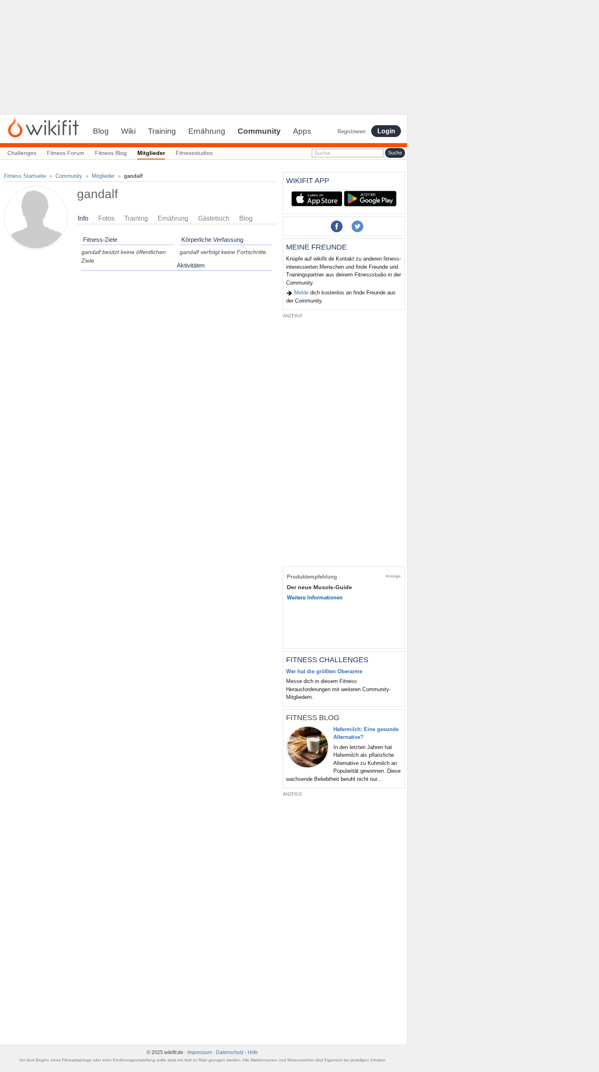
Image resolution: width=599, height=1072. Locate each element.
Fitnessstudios (194, 153)
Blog (101, 131)
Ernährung (206, 131)
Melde (300, 293)
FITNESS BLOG (312, 718)
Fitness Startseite (25, 176)
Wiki (128, 131)
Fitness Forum (65, 153)
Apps (302, 131)
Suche (322, 153)
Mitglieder (103, 176)
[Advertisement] (203, 57)
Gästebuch (213, 218)
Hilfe (253, 1052)
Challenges (21, 153)
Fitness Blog (111, 153)
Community (259, 131)
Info (83, 218)
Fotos (106, 218)
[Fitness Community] (43, 127)
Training (162, 131)
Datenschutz (230, 1052)
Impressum (199, 1052)
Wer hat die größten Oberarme (324, 671)
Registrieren (351, 131)
